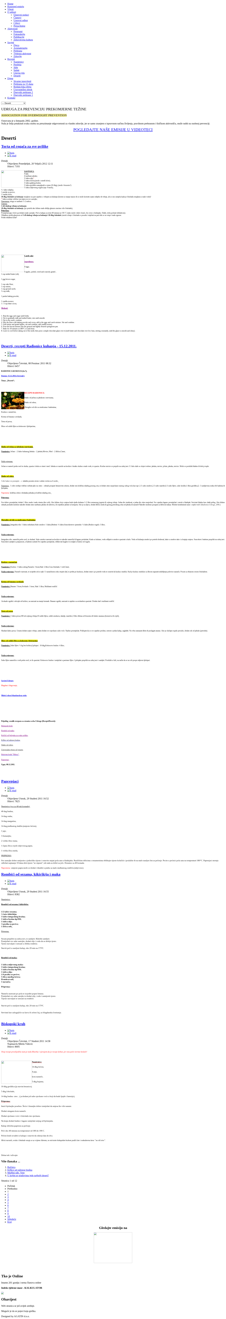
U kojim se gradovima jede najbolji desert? (28, 1175)
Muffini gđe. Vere (16, 1172)
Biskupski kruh (13, 1024)
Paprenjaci (10, 781)
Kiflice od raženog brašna (19, 1170)
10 (8, 1216)
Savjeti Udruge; (7, 681)
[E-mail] (11, 155)
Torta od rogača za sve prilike (24, 146)
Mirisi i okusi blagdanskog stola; (14, 695)
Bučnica (11, 1167)
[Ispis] (10, 153)
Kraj (9, 1222)
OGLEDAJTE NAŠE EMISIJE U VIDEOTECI (114, 129)
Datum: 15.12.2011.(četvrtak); (13, 376)
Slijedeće (11, 1219)
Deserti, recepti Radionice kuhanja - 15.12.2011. (39, 346)
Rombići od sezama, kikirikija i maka (30, 874)
